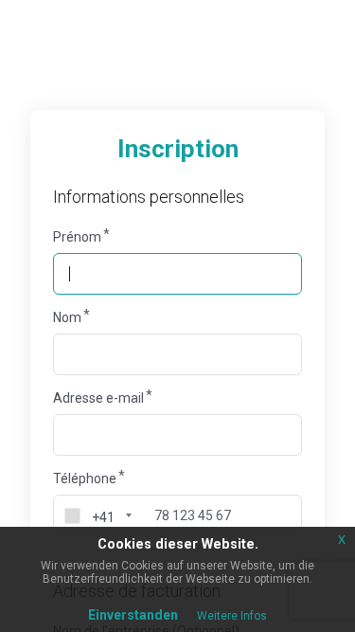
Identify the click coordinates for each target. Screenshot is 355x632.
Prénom (77, 236)
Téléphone (84, 478)
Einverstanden (133, 615)
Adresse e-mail (98, 398)
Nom (67, 317)
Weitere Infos (232, 616)
